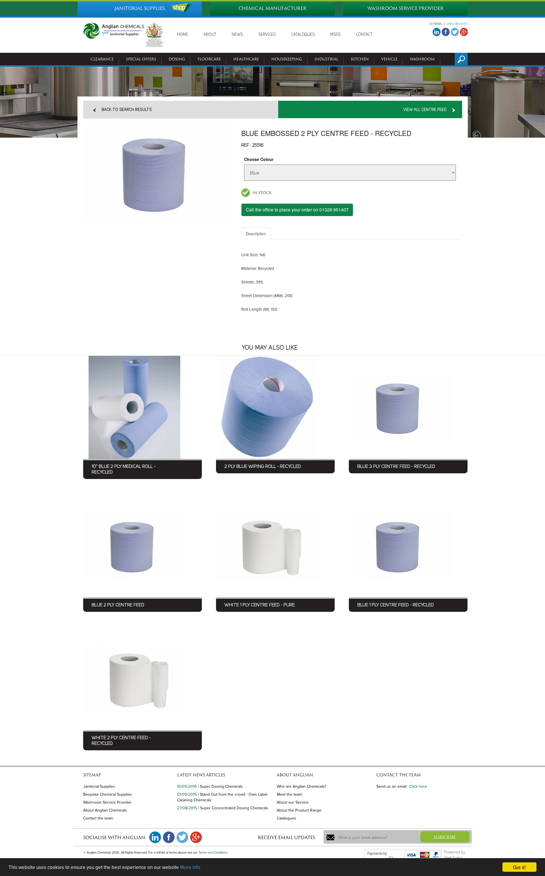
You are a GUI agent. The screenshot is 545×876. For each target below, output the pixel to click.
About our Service (293, 802)
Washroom (422, 59)
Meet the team (289, 794)
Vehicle (389, 59)
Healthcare (246, 59)
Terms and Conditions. (213, 852)
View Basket (457, 24)
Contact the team (98, 818)
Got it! (519, 867)
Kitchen (360, 59)
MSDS (335, 35)
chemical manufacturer (272, 8)
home (182, 35)
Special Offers (141, 59)
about (210, 35)
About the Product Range (299, 810)
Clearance (102, 59)
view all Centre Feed (425, 110)
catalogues (303, 35)
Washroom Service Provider (107, 802)
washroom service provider (405, 8)
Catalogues (286, 818)
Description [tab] (256, 233)
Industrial (326, 59)
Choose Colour (258, 159)
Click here (418, 786)
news (237, 35)
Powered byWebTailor (454, 854)
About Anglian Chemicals (105, 810)
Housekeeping (286, 59)
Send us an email (391, 786)
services (267, 35)
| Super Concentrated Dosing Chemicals (233, 808)
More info (190, 867)
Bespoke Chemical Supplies (107, 794)
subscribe (445, 837)
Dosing (177, 59)
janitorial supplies (139, 8)
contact (364, 35)
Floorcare (209, 59)
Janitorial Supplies (99, 786)
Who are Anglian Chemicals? (301, 786)
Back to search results (127, 110)
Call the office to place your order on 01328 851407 (297, 209)
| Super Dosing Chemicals (220, 786)
